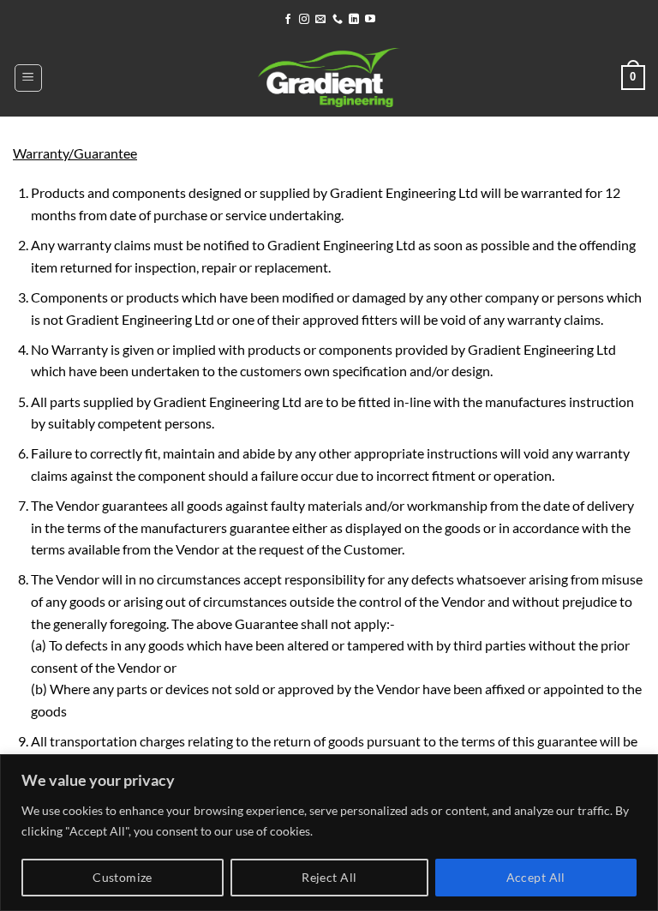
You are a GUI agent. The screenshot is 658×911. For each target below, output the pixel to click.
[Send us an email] (320, 20)
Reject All (329, 877)
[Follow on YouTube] (370, 20)
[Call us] (337, 20)
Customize (123, 877)
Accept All (535, 877)
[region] (329, 832)
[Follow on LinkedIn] (354, 20)
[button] (28, 78)
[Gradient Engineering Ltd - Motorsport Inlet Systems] (329, 78)
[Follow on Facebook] (288, 20)
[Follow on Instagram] (304, 20)
